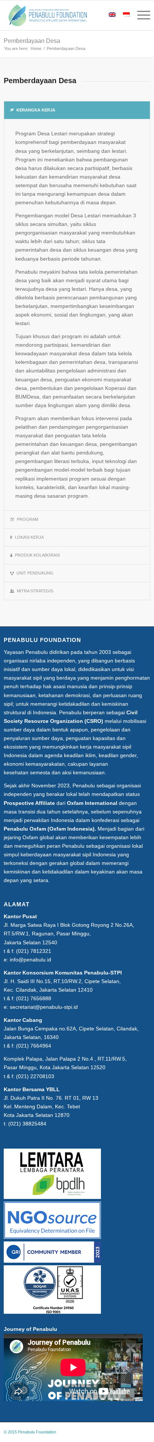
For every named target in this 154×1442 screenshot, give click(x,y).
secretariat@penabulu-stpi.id (44, 1007)
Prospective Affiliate (29, 803)
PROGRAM (27, 519)
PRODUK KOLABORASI (37, 555)
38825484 (34, 1124)
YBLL (53, 1089)
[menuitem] (140, 15)
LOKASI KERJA (29, 537)
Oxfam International (92, 803)
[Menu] (140, 15)
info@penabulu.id (30, 960)
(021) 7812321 (33, 951)
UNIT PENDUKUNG (34, 573)
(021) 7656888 (33, 998)
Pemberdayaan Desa (32, 41)
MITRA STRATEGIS (35, 591)
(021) (23, 1076)
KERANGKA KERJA (35, 110)
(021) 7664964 (33, 1046)
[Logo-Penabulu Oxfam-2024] (62, 15)
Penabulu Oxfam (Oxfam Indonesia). (50, 829)
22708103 (42, 1076)
